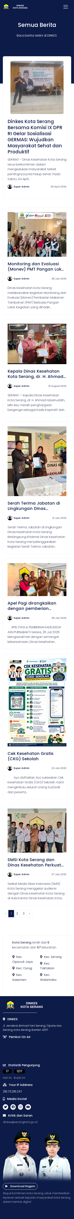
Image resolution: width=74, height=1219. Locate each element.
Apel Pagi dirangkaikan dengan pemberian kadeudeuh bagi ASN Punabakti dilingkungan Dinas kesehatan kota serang (33, 606)
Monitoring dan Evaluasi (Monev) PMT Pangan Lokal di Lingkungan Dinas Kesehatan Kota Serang (36, 266)
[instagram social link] (20, 1107)
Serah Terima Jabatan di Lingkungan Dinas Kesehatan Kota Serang (34, 506)
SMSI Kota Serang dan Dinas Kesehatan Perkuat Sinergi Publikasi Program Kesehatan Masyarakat (34, 862)
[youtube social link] (28, 1107)
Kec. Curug (24, 968)
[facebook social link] (13, 1107)
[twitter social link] (5, 1107)
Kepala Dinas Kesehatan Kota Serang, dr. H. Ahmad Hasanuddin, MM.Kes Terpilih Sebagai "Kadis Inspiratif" (35, 374)
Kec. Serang (52, 957)
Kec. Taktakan (47, 966)
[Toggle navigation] (65, 7)
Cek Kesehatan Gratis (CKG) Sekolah (31, 756)
